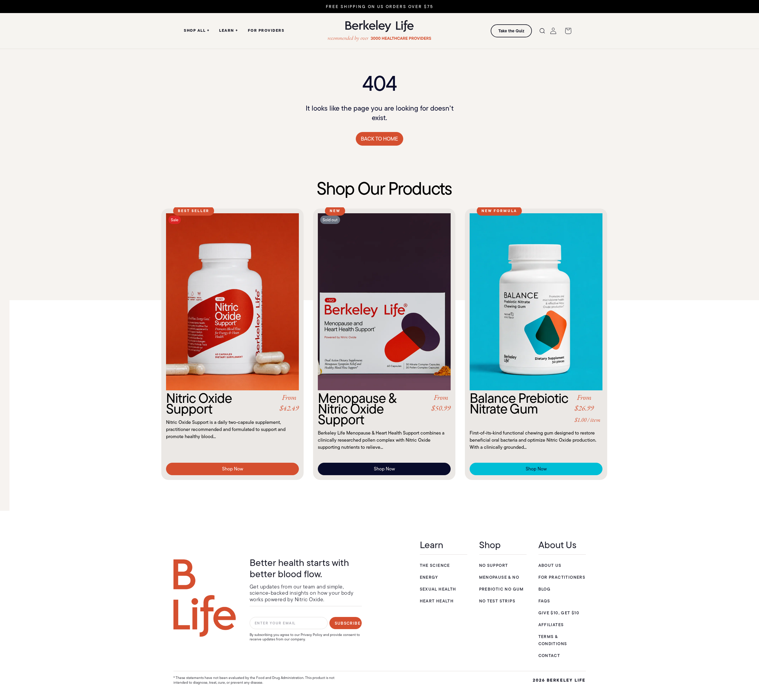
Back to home (379, 139)
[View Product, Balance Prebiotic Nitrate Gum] (536, 301)
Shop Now (232, 468)
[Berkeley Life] (204, 598)
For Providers (266, 30)
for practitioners (562, 577)
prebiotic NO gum (501, 589)
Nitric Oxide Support (232, 403)
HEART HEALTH (437, 601)
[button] (542, 31)
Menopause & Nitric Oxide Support (384, 409)
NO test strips (497, 601)
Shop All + (197, 30)
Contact (549, 655)
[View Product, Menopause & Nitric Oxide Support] (384, 301)
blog (544, 589)
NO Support (493, 565)
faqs (544, 601)
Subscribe (348, 623)
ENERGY (429, 577)
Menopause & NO (499, 577)
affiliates (551, 625)
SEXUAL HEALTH (438, 589)
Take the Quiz (511, 31)
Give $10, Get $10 (559, 613)
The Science (435, 565)
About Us (550, 565)
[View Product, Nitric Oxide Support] (232, 301)
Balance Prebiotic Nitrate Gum (535, 408)
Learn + (228, 30)
